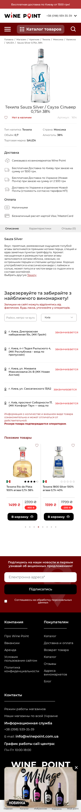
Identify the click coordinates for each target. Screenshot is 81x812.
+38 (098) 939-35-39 (19, 729)
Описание (12, 228)
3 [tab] (34, 527)
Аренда (10, 650)
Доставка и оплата (58, 643)
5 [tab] (43, 527)
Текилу (32, 275)
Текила (46, 39)
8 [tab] (56, 527)
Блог (47, 681)
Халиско (71, 39)
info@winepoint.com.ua (37, 736)
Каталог (50, 636)
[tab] (12, 228)
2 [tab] (30, 527)
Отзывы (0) (69, 228)
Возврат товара (56, 650)
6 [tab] (47, 527)
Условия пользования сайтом (20, 658)
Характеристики (40, 228)
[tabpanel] (22, 482)
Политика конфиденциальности (20, 669)
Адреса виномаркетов (55, 672)
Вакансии (12, 643)
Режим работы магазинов (25, 709)
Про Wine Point (16, 636)
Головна (8, 39)
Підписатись (40, 589)
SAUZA (10, 42)
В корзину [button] (20, 517)
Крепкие (34, 39)
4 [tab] (38, 527)
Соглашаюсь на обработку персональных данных (43, 601)
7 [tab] (51, 527)
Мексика (58, 39)
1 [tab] (25, 527)
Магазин (21, 39)
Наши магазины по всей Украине (31, 716)
